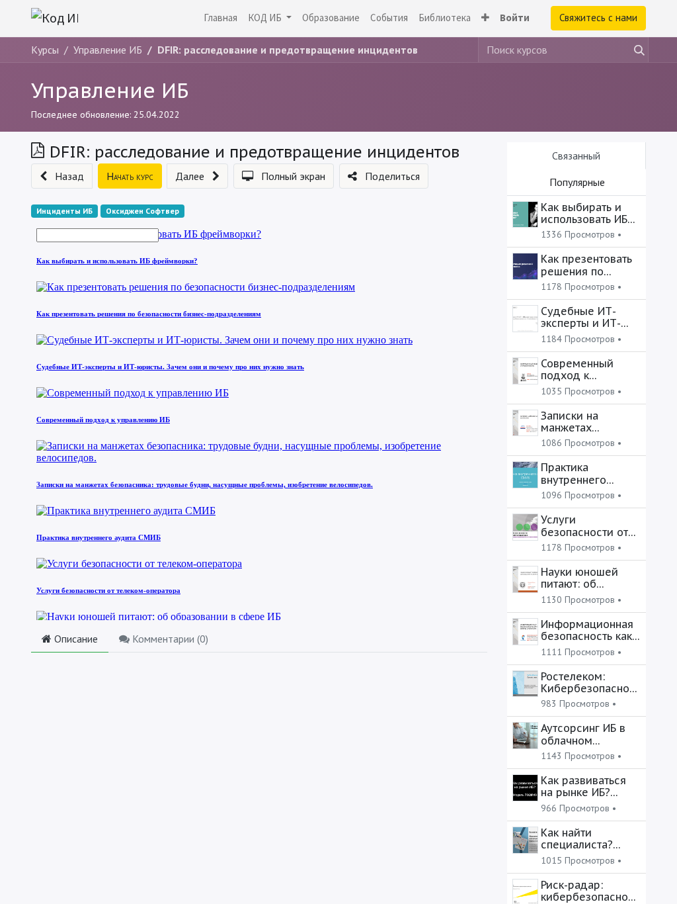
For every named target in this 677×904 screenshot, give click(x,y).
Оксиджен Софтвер (142, 211)
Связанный (576, 155)
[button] (485, 18)
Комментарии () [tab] (169, 638)
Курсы (45, 49)
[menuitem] (220, 18)
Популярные (577, 182)
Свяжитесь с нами (598, 17)
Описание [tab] (75, 638)
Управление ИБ (109, 90)
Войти (515, 17)
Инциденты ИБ (64, 211)
